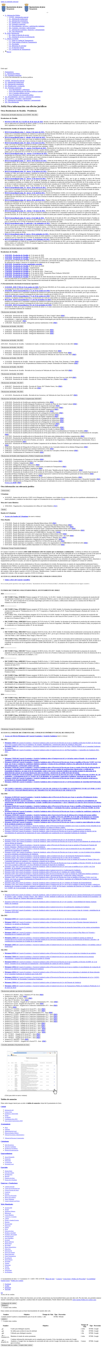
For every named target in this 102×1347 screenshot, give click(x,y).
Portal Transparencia (10, 1256)
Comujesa (7, 1192)
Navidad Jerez (8, 1174)
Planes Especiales (9, 1254)
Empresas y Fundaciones (9, 1183)
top (2, 1293)
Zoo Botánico (8, 1272)
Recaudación (8, 1258)
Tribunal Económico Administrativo (14, 1134)
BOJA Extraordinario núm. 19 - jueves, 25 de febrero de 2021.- (26, 171)
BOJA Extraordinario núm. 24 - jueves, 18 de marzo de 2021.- (26, 187)
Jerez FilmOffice (9, 1238)
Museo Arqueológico (10, 1247)
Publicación (10, 483)
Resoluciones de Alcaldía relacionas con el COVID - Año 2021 (19, 115)
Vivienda (7, 1268)
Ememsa (7, 1194)
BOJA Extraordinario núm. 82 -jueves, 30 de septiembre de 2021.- (27, 234)
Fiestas (6, 1115)
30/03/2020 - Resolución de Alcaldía (16, 266)
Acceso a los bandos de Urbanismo (16, 516)
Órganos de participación (11, 1150)
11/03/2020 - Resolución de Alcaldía (16, 255)
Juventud (7, 1240)
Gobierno (7, 1129)
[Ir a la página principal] (24, 12)
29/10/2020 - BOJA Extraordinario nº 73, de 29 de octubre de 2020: (27, 296)
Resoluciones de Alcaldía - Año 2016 (12, 391)
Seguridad (7, 1261)
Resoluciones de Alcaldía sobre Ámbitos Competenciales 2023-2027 (21, 399)
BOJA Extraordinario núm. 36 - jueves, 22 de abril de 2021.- (25, 193)
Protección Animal (10, 1252)
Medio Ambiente (9, 1241)
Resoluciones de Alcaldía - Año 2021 (12, 347)
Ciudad (3, 1106)
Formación (8, 1159)
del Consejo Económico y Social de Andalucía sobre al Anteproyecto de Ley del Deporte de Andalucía (43, 982)
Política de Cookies (17, 1280)
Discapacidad (8, 1224)
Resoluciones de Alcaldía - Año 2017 (12, 383)
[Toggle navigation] (47, 12)
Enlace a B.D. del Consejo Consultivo (17, 580)
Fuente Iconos (5, 1280)
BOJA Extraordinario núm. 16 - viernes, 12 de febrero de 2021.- (26, 153)
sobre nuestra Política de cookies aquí (84, 1300)
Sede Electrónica (9, 1145)
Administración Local (11, 1131)
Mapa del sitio (50, 1279)
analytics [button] (4, 1319)
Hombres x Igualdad (10, 1233)
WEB (58, 532)
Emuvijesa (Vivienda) (10, 1195)
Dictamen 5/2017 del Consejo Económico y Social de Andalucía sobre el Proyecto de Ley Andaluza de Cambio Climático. (43, 872)
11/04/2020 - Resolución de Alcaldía (16, 269)
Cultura (7, 1218)
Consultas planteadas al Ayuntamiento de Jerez (15, 1045)
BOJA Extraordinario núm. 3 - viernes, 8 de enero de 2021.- (25, 132)
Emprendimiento (6, 1153)
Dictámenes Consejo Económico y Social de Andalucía (17, 729)
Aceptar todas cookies (25, 1345)
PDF (62, 315)
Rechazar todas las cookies (10, 1345)
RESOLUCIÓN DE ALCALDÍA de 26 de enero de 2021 (24, 122)
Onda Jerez (8, 1249)
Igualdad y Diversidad (11, 1234)
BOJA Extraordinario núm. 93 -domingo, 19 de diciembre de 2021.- (28, 239)
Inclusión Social (9, 1236)
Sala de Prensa (8, 1259)
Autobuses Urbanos (10, 1211)
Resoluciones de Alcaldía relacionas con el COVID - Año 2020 (19, 248)
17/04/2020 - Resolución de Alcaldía (17, 271)
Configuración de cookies (9, 1303)
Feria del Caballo (9, 1172)
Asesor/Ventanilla (9, 1157)
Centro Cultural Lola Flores (12, 1201)
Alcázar (7, 1209)
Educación (8, 1225)
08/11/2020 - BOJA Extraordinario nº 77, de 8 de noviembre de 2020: (28, 299)
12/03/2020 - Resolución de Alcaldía (17, 257)
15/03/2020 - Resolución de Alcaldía (16, 259)
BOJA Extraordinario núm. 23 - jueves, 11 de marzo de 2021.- (26, 178)
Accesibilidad (91, 1279)
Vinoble (7, 1267)
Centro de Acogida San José (12, 1188)
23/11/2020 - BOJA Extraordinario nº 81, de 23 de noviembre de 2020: (28, 305)
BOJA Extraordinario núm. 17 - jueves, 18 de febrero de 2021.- (26, 161)
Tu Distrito (8, 1117)
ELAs (6, 1229)
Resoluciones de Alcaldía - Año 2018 (12, 374)
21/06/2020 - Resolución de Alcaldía (17, 275)
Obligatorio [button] (5, 1305)
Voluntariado (8, 1270)
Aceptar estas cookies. (10, 1307)
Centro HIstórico (9, 1215)
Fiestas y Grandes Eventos (12, 1220)
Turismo (7, 1263)
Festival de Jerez (9, 1231)
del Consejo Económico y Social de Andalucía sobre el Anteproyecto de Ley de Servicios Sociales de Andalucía (46, 919)
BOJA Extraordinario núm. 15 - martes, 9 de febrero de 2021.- (26, 148)
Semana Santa (8, 1171)
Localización (8, 1162)
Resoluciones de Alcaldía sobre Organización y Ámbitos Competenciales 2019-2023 (26, 456)
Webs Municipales (7, 1204)
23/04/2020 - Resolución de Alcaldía (16, 273)
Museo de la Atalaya (10, 1197)
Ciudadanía (5, 1141)
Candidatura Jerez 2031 (11, 1119)
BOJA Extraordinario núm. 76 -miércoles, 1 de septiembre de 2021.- (28, 223)
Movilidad (8, 1245)
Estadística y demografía (11, 1113)
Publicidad (8, 1160)
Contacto (59, 1279)
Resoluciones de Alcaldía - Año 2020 (12, 358)
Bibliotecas (8, 1213)
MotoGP (7, 1176)
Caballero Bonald (9, 1186)
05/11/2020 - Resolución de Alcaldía (16, 277)
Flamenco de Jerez (10, 1178)
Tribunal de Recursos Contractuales (14, 1138)
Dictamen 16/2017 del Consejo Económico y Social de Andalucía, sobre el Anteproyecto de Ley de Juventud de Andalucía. (43, 839)
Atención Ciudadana (10, 1146)
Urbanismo (8, 1265)
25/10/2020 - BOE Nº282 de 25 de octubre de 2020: (22, 287)
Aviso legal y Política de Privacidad (74, 1279)
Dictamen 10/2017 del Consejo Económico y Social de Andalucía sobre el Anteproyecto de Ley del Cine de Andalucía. (42, 857)
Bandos (4, 509)
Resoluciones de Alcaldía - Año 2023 (12, 340)
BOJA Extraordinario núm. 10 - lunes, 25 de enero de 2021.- (25, 143)
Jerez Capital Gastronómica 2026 (14, 1121)
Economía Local (9, 1164)
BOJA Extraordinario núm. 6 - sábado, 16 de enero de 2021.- (25, 137)
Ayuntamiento (5, 1124)
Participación (8, 1250)
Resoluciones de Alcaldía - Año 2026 (12, 312)
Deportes (7, 1222)
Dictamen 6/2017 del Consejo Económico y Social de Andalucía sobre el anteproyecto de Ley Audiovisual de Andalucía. (43, 870)
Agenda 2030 (8, 1207)
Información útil (9, 1110)
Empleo (7, 1227)
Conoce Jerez (8, 1112)
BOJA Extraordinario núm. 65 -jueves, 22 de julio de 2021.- (25, 218)
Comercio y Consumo (11, 1216)
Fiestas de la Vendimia (11, 1180)
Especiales (4, 1167)
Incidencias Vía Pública (11, 1148)
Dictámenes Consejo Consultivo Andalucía (14, 548)
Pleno (6, 1127)
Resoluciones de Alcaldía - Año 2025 (12, 326)
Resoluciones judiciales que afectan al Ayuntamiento (17, 991)
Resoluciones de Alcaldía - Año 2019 (12, 367)
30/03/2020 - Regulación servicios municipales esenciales (23, 264)
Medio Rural (8, 1243)
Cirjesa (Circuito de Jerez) (12, 1190)
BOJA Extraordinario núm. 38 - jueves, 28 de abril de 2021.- (25, 200)
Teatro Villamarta (9, 1199)
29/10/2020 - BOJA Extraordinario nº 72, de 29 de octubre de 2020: (27, 290)
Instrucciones (5, 490)
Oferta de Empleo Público (12, 1133)
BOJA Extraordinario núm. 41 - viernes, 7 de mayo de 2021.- (25, 211)
